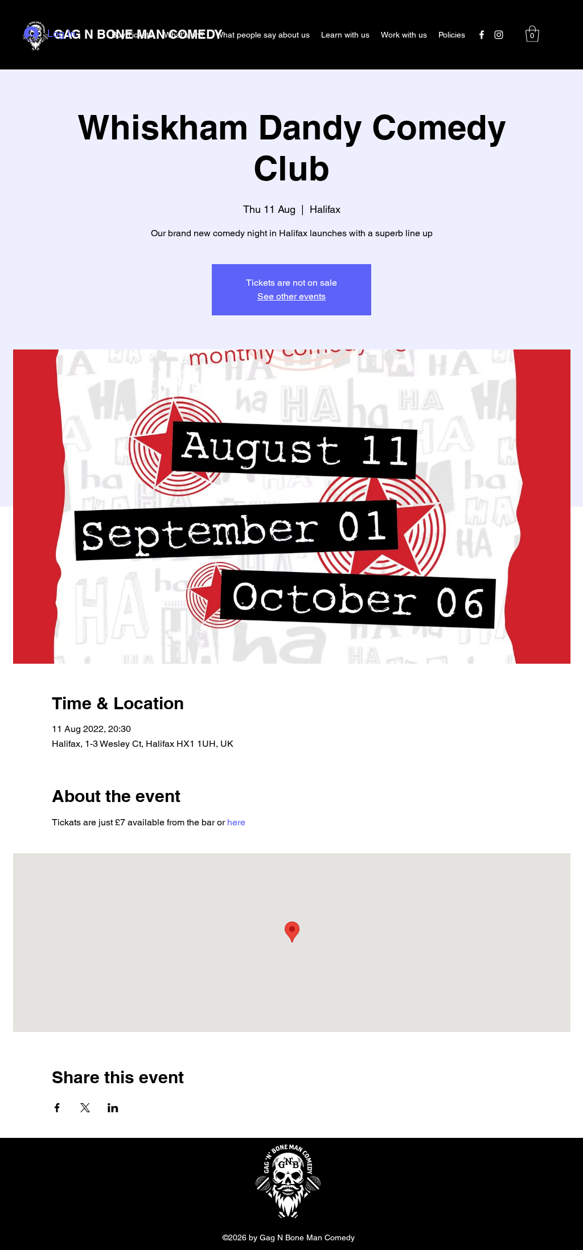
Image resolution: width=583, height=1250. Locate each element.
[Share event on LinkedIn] (113, 1107)
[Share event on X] (85, 1107)
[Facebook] (481, 34)
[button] (532, 34)
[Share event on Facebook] (57, 1107)
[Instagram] (498, 34)
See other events (291, 296)
